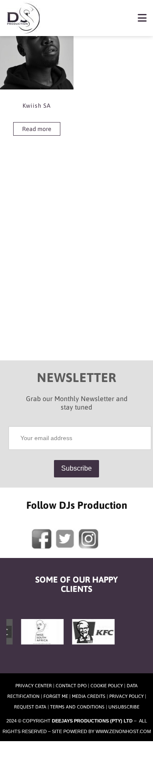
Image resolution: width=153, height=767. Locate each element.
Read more (36, 129)
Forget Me (55, 696)
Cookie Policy (107, 685)
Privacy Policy (126, 696)
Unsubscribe (123, 706)
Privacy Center (33, 685)
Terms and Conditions (77, 706)
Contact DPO (71, 685)
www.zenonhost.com (123, 731)
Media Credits (88, 696)
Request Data (30, 706)
